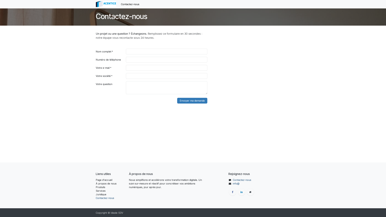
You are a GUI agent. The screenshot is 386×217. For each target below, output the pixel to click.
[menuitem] (130, 4)
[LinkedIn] (241, 192)
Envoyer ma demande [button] (192, 100)
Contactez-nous (105, 198)
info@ (236, 183)
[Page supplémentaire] (250, 192)
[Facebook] (232, 192)
